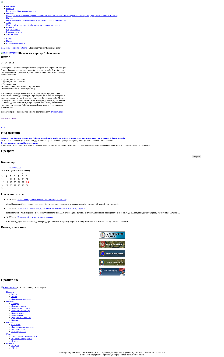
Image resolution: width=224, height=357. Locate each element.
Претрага (196, 157)
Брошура (10, 16)
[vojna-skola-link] (112, 275)
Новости (10, 9)
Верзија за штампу (9, 118)
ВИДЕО (9, 30)
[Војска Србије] (112, 247)
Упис (8, 23)
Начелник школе (21, 16)
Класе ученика (72, 16)
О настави (10, 20)
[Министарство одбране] (112, 238)
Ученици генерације (56, 16)
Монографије (84, 16)
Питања (56, 25)
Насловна (10, 6)
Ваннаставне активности (26, 20)
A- (5, 127)
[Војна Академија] (112, 265)
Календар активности (27, 11)
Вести (9, 11)
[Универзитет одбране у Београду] (112, 256)
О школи (10, 13)
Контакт (113, 16)
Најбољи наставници (38, 16)
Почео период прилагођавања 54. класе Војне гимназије (42, 199)
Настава (9, 18)
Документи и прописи (100, 16)
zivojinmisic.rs (57, 112)
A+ (2, 127)
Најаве (14, 11)
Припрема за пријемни (43, 25)
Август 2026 (15, 168)
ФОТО (16, 30)
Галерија (10, 27)
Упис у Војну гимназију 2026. (19, 25)
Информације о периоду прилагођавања (35, 217)
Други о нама (12, 34)
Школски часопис (14, 32)
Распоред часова (58, 20)
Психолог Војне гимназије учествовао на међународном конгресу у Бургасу (51, 208)
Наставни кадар (44, 20)
